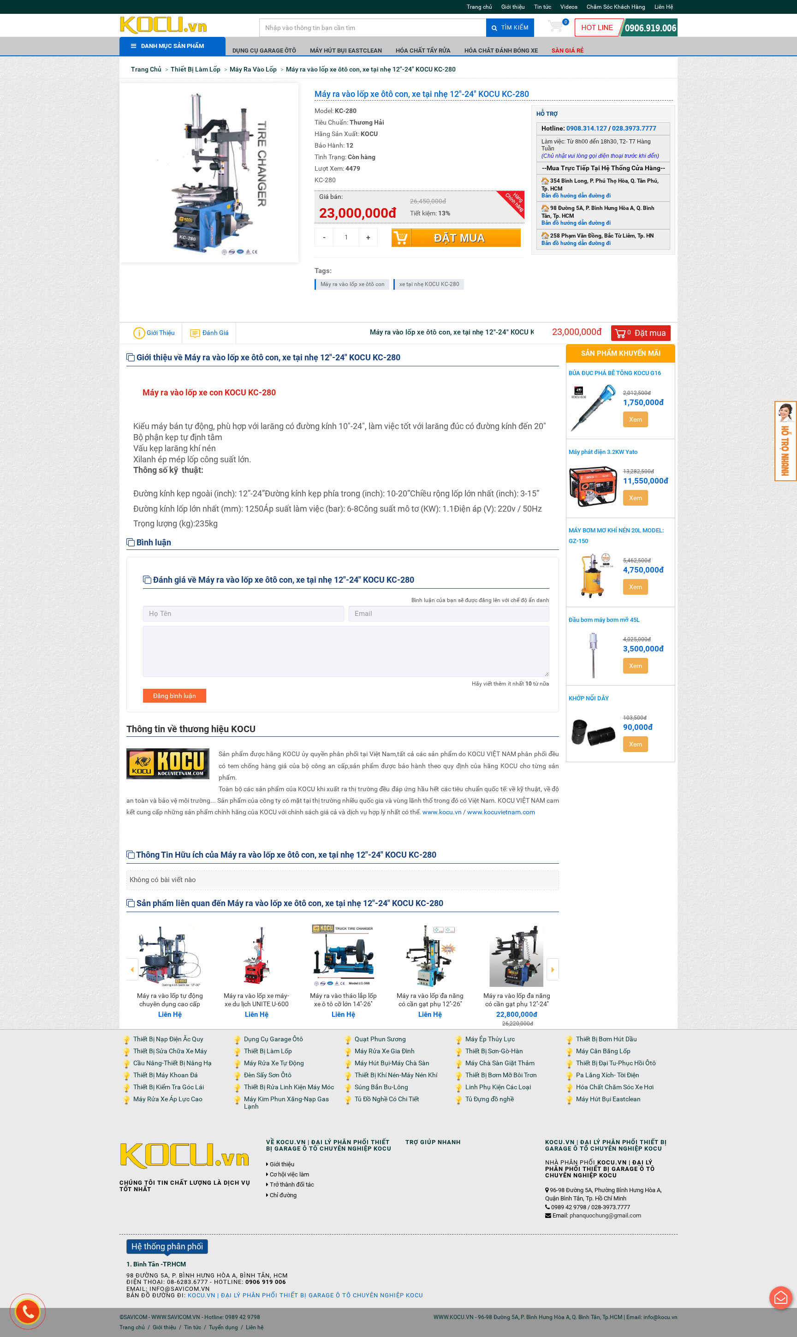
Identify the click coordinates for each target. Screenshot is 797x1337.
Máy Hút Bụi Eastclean (346, 50)
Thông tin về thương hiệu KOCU (191, 728)
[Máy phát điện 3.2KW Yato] (594, 486)
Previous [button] (132, 962)
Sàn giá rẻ (567, 50)
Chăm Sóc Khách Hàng (616, 7)
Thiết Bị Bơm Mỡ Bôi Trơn (501, 1075)
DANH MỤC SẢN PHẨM (172, 45)
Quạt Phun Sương (380, 1039)
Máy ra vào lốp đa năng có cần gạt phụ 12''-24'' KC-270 (256, 1004)
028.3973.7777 (634, 128)
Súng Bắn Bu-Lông (381, 1087)
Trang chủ (479, 7)
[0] (555, 27)
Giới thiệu (513, 7)
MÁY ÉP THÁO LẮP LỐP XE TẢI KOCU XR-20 (517, 1004)
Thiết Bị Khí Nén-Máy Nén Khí (396, 1075)
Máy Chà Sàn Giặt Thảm (500, 1063)
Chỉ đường (283, 1195)
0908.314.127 (586, 128)
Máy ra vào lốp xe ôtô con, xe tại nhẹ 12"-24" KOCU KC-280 (430, 1004)
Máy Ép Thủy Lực (490, 1039)
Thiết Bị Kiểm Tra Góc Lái (168, 1087)
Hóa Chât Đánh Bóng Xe (501, 50)
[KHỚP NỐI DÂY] (594, 733)
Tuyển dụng (223, 1327)
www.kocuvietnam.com (501, 812)
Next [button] (553, 962)
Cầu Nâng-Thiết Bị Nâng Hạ (172, 1063)
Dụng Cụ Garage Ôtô (264, 50)
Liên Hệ (663, 7)
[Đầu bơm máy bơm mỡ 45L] (594, 654)
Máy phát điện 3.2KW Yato (603, 451)
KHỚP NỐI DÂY (589, 698)
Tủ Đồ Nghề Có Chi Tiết (387, 1099)
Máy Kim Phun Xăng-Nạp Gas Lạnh (286, 1103)
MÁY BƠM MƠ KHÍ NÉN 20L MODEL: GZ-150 (616, 535)
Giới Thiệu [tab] (160, 332)
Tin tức (542, 7)
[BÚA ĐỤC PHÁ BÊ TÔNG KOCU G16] (594, 408)
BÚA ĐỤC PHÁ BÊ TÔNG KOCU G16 (615, 373)
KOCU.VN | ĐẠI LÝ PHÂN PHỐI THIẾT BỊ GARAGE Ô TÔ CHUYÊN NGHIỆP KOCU (305, 1295)
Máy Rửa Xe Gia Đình (385, 1051)
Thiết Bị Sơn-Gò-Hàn (494, 1051)
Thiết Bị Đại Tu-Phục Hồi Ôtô (616, 1063)
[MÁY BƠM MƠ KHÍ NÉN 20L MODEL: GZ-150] (594, 575)
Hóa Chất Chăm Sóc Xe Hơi (615, 1087)
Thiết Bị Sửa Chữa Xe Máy (170, 1051)
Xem (635, 419)
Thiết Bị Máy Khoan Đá (165, 1075)
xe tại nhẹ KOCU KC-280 (429, 284)
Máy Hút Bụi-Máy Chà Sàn (392, 1063)
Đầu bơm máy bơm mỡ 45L (604, 619)
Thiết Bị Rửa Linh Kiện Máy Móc (289, 1087)
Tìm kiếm (514, 27)
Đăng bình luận (174, 695)
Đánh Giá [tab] (215, 332)
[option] (169, 969)
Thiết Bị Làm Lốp (268, 1051)
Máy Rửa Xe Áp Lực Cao (167, 1099)
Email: (597, 1215)
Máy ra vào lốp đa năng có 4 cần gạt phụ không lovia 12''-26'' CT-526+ (343, 1004)
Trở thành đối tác (292, 1185)
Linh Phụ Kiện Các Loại (498, 1087)
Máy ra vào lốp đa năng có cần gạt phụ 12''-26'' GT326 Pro (170, 1004)
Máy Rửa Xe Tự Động (274, 1063)
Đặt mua (459, 238)
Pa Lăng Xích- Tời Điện (607, 1075)
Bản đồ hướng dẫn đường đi (576, 195)
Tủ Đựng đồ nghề (489, 1099)
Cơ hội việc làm (289, 1174)
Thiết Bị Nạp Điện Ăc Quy (168, 1039)
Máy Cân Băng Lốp (603, 1051)
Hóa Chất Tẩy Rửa (423, 50)
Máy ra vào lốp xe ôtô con (353, 284)
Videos (568, 7)
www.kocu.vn (442, 812)
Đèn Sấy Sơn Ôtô (267, 1075)
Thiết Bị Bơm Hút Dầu (606, 1039)
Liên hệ (254, 1327)
